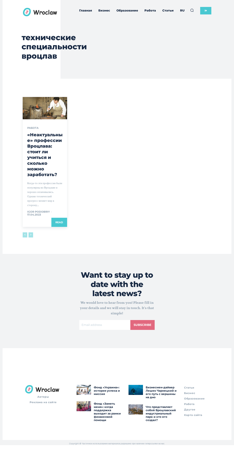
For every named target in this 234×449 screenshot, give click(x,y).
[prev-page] (25, 234)
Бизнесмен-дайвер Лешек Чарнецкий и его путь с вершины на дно (161, 392)
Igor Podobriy (38, 211)
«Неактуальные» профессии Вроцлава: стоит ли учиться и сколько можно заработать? (45, 154)
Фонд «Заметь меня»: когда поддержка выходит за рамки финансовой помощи (107, 412)
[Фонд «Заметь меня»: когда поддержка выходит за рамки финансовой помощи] (84, 406)
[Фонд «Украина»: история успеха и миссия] (84, 390)
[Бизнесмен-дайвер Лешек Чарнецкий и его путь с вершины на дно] (136, 390)
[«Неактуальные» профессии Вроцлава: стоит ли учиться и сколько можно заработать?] (45, 108)
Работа (33, 128)
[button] (192, 10)
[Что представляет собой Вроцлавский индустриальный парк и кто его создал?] (136, 409)
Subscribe (142, 325)
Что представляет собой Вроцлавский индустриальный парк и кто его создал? (161, 413)
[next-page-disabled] (31, 234)
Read (59, 222)
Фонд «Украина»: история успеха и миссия (107, 391)
